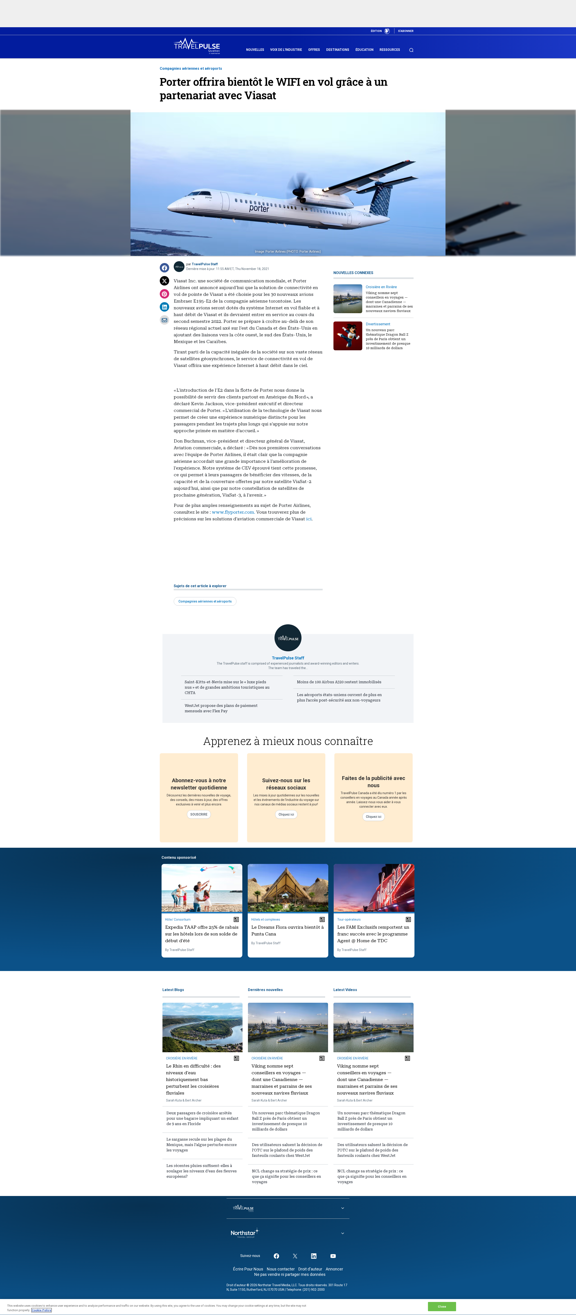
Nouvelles (255, 50)
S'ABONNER (406, 31)
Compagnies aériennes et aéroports (191, 68)
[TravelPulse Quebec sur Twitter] (295, 1256)
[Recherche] (411, 48)
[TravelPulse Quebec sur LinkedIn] (314, 1256)
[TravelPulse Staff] (179, 266)
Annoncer (334, 1269)
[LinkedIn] (164, 307)
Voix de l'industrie (286, 50)
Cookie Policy (41, 1310)
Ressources (390, 50)
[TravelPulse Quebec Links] (288, 1208)
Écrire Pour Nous (248, 1269)
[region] (288, 1307)
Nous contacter (281, 1269)
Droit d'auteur (310, 1269)
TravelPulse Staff (205, 264)
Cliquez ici (286, 814)
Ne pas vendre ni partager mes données (290, 1274)
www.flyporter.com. (233, 512)
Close (442, 1306)
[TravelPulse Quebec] (198, 45)
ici (309, 519)
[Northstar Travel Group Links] (288, 1234)
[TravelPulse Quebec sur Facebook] (276, 1256)
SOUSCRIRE (198, 814)
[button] (164, 267)
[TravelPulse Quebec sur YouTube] (333, 1256)
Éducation (365, 50)
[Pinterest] (164, 294)
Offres (314, 50)
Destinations (337, 50)
